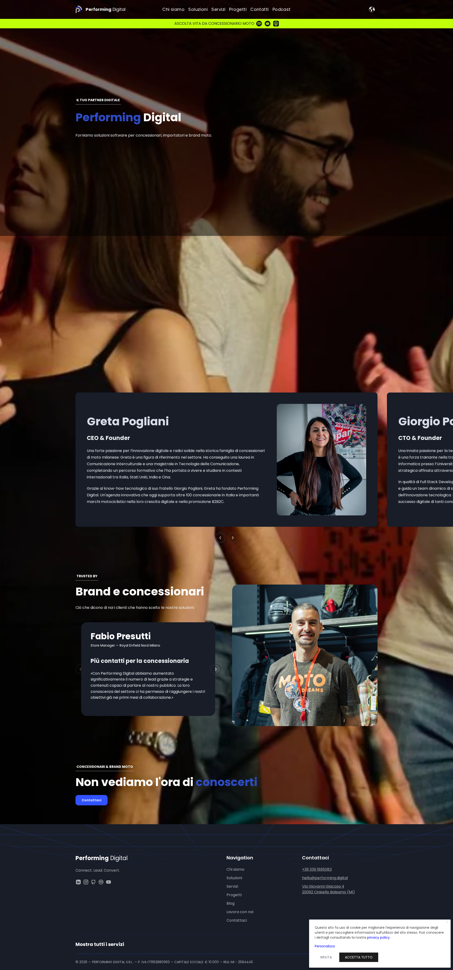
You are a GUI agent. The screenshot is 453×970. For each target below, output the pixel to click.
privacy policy (378, 937)
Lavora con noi (239, 912)
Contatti (259, 9)
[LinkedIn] (78, 882)
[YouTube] (108, 882)
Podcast (282, 9)
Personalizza (325, 946)
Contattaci (91, 800)
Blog (230, 903)
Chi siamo (173, 9)
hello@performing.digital (325, 878)
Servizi (218, 9)
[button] (220, 537)
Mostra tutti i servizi (100, 944)
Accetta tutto (359, 957)
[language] (372, 9)
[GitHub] (93, 882)
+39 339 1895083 (317, 869)
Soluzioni (198, 9)
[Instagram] (86, 882)
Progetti (238, 9)
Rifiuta (326, 957)
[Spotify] (101, 882)
